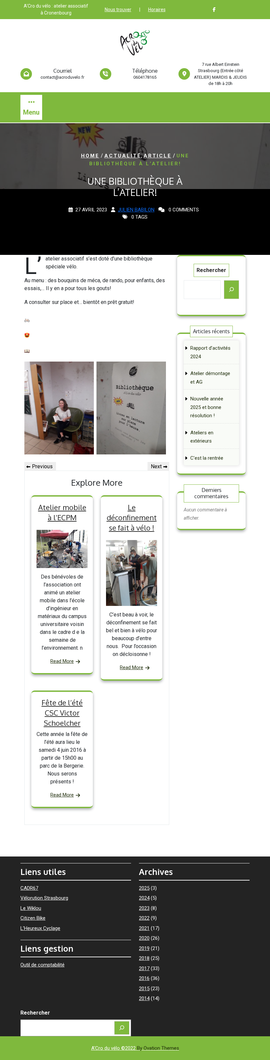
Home (90, 156)
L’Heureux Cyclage (40, 928)
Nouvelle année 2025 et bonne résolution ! (206, 407)
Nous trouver (118, 9)
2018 (144, 958)
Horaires (157, 9)
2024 (144, 898)
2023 (144, 908)
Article (158, 156)
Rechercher (211, 270)
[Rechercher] (231, 289)
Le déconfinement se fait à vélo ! (132, 517)
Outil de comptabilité (42, 965)
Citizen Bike (32, 918)
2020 (144, 938)
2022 (144, 918)
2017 (144, 968)
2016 (144, 978)
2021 (144, 928)
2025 (144, 888)
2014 (144, 998)
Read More (62, 661)
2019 (144, 948)
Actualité (122, 156)
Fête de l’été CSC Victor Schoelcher (62, 712)
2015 (144, 989)
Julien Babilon (136, 210)
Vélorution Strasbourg (44, 898)
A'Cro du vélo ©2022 (135, 1048)
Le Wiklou (30, 908)
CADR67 (29, 888)
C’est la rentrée (206, 458)
